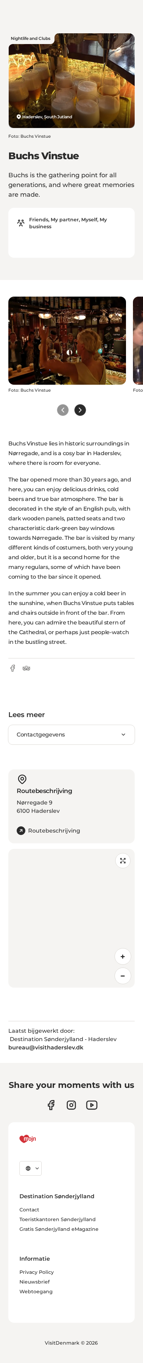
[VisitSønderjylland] (40, 1139)
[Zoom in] (123, 956)
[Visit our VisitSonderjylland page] (51, 1105)
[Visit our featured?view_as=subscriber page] (92, 1105)
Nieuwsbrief (34, 1282)
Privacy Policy (36, 1272)
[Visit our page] (71, 1105)
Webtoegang (36, 1291)
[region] (71, 918)
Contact (29, 1210)
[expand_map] (123, 860)
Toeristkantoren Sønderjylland (57, 1219)
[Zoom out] (123, 976)
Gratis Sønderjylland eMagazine (59, 1229)
